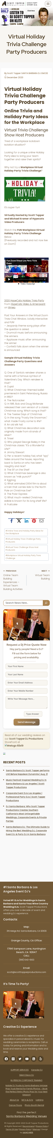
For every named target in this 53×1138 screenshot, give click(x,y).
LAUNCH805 (28, 1132)
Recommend (28, 1126)
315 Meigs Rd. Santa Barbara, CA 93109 (26, 931)
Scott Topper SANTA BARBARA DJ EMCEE (27, 73)
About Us (14, 1099)
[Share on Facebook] (11, 521)
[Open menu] (48, 3)
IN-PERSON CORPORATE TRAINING (26, 1080)
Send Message (26, 722)
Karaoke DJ (37, 1069)
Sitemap (36, 1129)
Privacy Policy (42, 1126)
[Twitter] (20, 1059)
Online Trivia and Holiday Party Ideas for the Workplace (24, 532)
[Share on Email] (41, 521)
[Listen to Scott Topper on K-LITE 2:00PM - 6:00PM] (26, 16)
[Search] (46, 603)
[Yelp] (41, 1059)
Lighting (39, 1099)
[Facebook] (6, 1059)
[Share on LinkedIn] (26, 521)
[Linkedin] (34, 1059)
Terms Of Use (12, 1129)
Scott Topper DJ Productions (26, 738)
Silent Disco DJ (26, 1075)
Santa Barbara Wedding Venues (26, 1116)
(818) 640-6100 (26, 959)
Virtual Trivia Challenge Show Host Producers (22, 548)
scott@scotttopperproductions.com (26, 972)
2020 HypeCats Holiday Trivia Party (24, 300)
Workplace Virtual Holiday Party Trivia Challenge (23, 556)
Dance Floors (15, 1105)
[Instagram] (13, 1059)
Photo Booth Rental (34, 1105)
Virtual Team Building (42, 575)
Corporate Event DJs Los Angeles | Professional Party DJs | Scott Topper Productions (25, 797)
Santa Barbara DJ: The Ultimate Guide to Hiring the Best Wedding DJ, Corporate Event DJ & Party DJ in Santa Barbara (27, 830)
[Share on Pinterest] (34, 521)
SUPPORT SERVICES (20, 1069)
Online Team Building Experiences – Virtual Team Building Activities (13, 580)
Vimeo (11, 307)
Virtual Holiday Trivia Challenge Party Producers (23, 540)
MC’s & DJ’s (27, 1099)
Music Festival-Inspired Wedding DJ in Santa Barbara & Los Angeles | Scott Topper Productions (26, 784)
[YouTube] (27, 1059)
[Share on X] (19, 521)
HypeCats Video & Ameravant (28, 304)
